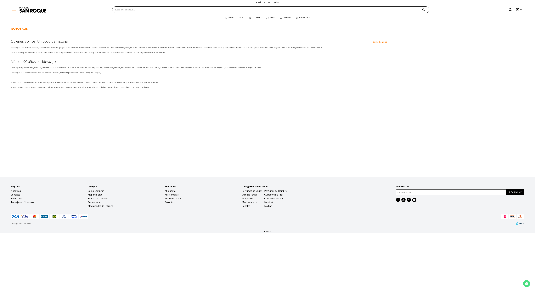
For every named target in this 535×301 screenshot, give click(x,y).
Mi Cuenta (170, 190)
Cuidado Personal (273, 198)
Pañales (246, 205)
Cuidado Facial (249, 194)
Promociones (95, 202)
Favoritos (170, 202)
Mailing (231, 18)
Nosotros (16, 190)
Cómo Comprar (380, 42)
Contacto (15, 194)
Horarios (287, 18)
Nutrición (269, 202)
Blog (241, 18)
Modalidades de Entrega (100, 205)
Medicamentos (249, 202)
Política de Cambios (98, 198)
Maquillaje (247, 198)
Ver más (267, 231)
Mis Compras (172, 194)
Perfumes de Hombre (275, 190)
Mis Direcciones (173, 198)
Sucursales (257, 18)
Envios (272, 18)
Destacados (304, 18)
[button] (425, 9)
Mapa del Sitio (95, 194)
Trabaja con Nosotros (22, 202)
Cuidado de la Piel (273, 194)
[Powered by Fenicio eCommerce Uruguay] (520, 223)
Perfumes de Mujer (252, 190)
